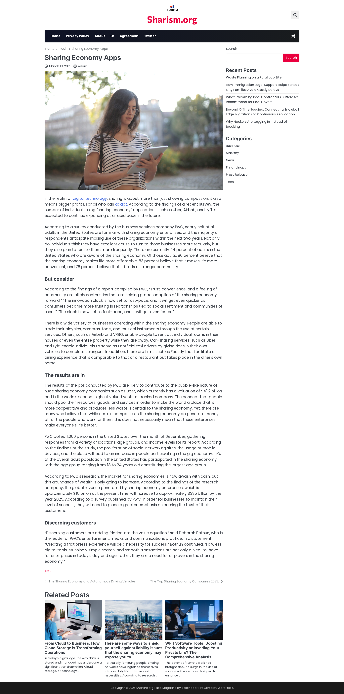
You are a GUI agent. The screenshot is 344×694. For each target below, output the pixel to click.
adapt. (121, 204)
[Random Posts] (293, 36)
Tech (48, 571)
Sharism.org (172, 19)
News (230, 160)
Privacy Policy (77, 36)
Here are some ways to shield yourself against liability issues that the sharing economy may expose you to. (133, 650)
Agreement (129, 36)
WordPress (225, 688)
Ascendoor (189, 688)
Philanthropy (236, 167)
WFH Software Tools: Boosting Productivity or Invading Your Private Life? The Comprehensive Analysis (193, 650)
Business (232, 145)
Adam (82, 66)
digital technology (90, 198)
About (100, 36)
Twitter (150, 36)
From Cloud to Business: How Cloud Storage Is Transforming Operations (73, 648)
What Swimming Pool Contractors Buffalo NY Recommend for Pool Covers (262, 99)
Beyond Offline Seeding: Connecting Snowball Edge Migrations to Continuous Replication (262, 112)
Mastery (232, 153)
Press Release (236, 175)
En (112, 36)
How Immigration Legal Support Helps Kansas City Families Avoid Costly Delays (262, 87)
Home (55, 36)
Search (231, 48)
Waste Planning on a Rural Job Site (253, 77)
